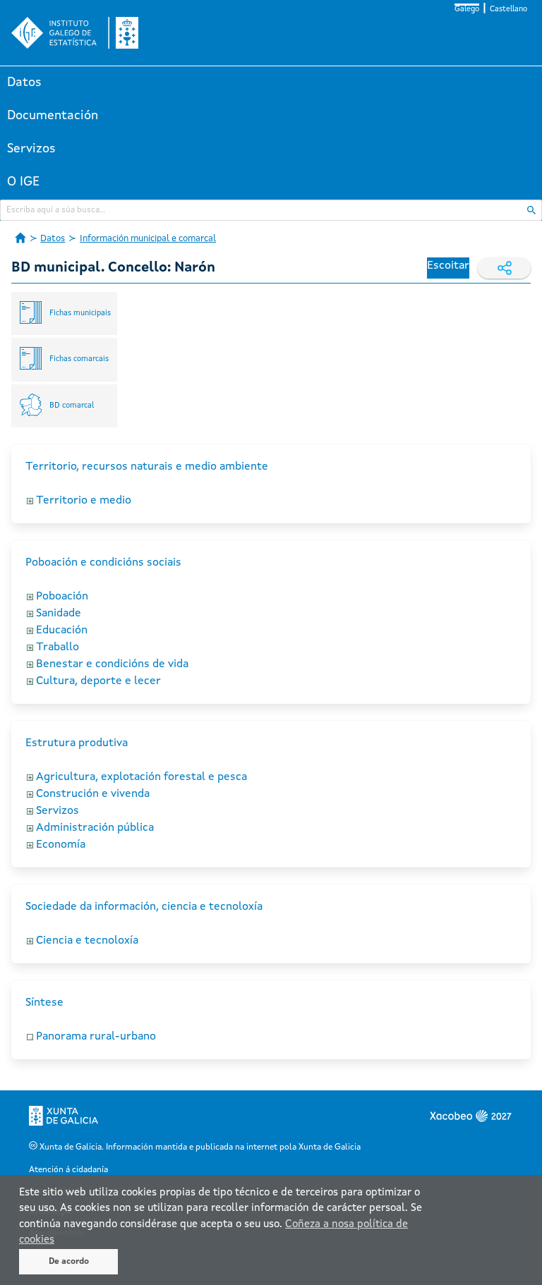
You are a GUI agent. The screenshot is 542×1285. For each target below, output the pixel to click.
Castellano (508, 9)
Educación (62, 630)
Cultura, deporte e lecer (98, 681)
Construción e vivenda (93, 794)
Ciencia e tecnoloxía (87, 940)
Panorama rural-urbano (96, 1036)
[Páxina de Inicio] (20, 237)
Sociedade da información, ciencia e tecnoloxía (144, 907)
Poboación (62, 596)
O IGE (23, 182)
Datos (24, 82)
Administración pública (95, 828)
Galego (466, 9)
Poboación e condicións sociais (103, 562)
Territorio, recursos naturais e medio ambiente (146, 467)
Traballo (57, 647)
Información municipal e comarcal (148, 238)
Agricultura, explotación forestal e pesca (141, 777)
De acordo (69, 1261)
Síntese (44, 1003)
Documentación (52, 115)
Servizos (31, 148)
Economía (60, 845)
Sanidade (58, 613)
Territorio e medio (83, 500)
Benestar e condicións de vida (112, 664)
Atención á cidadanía (68, 1170)
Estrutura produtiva (76, 743)
